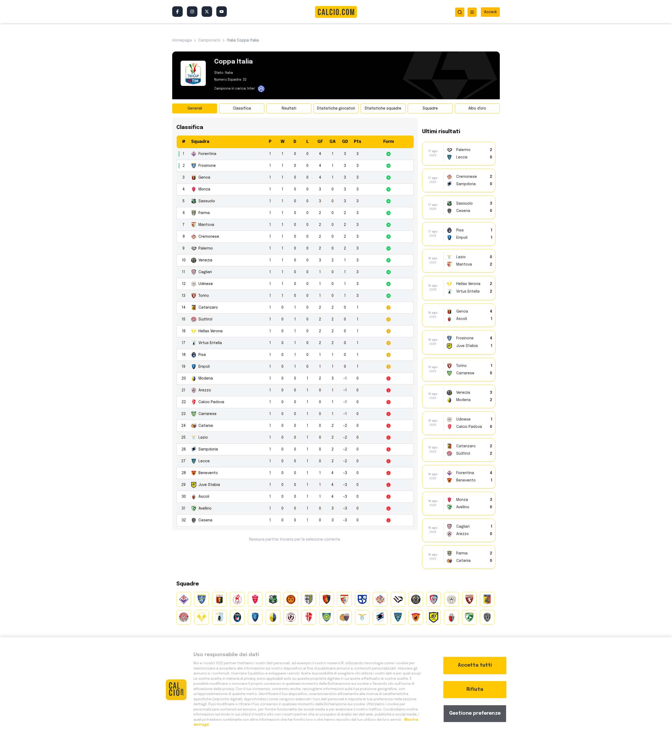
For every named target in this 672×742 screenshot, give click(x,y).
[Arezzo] (291, 617)
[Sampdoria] (380, 617)
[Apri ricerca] (459, 12)
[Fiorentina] (183, 599)
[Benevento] (415, 617)
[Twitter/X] (207, 11)
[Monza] (255, 599)
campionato (209, 40)
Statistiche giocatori (336, 108)
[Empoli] (255, 617)
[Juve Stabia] (433, 617)
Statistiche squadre (383, 108)
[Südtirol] (183, 617)
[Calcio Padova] (308, 617)
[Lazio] (362, 617)
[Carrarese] (326, 617)
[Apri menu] (472, 12)
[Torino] (469, 599)
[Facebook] (177, 11)
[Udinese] (451, 599)
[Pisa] (237, 617)
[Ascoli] (451, 617)
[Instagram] (192, 11)
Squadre (430, 108)
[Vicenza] (237, 599)
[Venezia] (415, 599)
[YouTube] (221, 11)
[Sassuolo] (273, 599)
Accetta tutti (475, 665)
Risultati (289, 108)
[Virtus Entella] (219, 617)
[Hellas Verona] (201, 617)
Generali (194, 108)
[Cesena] (487, 617)
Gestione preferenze (475, 713)
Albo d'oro (477, 108)
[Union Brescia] (362, 599)
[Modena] (273, 617)
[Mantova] (344, 599)
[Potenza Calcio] (326, 599)
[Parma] (308, 599)
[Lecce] (398, 617)
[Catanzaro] (487, 599)
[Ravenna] (291, 599)
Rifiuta (474, 689)
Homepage (182, 40)
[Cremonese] (380, 599)
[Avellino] (469, 617)
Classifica (242, 108)
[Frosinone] (201, 599)
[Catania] (344, 617)
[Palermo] (398, 599)
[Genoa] (219, 599)
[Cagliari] (433, 599)
